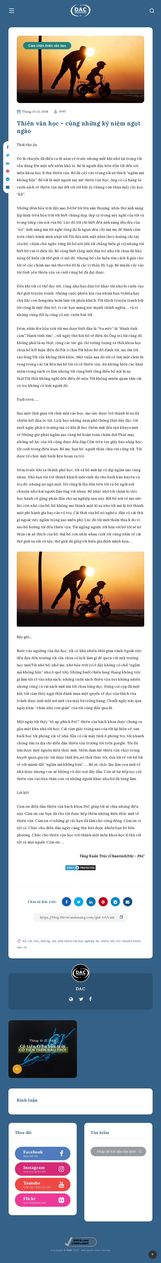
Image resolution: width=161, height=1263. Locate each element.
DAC (80, 988)
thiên (105, 941)
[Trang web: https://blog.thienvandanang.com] (71, 999)
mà (54, 941)
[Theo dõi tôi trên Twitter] (81, 999)
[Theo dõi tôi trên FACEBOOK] (90, 999)
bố (24, 941)
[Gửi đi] (140, 1151)
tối (112, 941)
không (45, 941)
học (36, 941)
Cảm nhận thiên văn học (47, 45)
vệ (25, 947)
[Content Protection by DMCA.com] (80, 868)
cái (30, 941)
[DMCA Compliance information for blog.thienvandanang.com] (80, 1246)
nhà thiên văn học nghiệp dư (78, 941)
